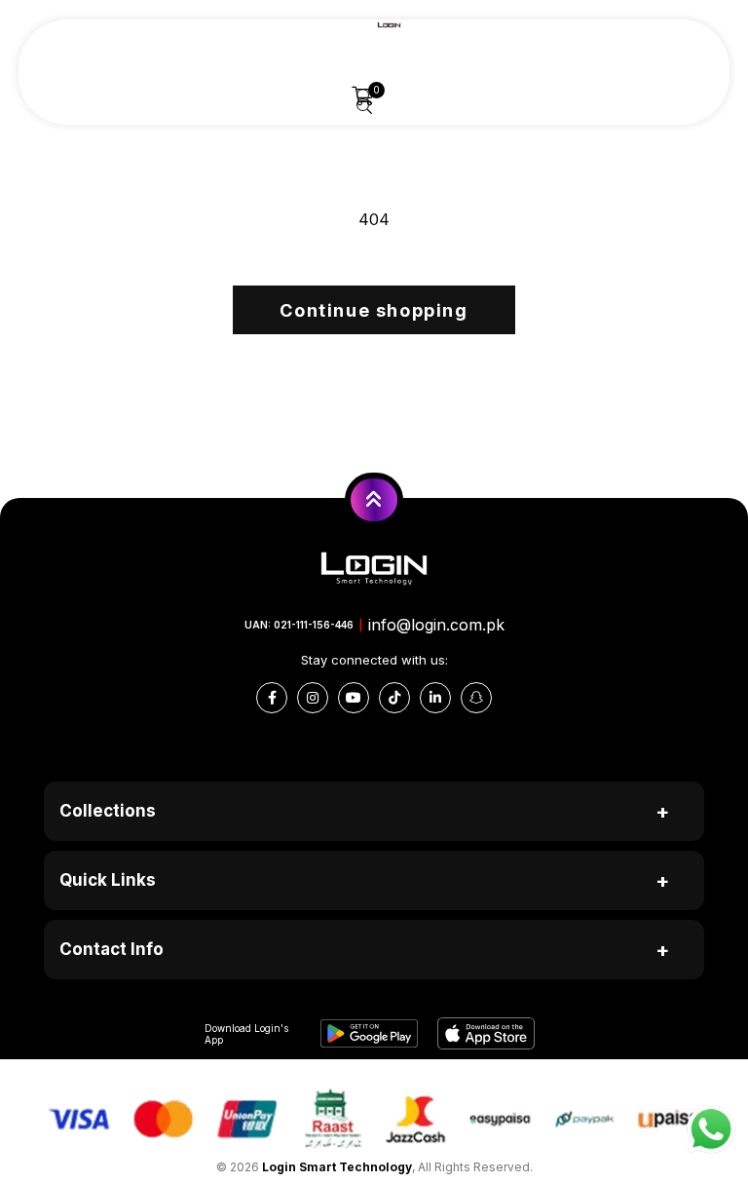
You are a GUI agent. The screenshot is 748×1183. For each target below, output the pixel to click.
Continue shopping (374, 310)
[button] (363, 96)
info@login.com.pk (436, 624)
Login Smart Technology (337, 1167)
